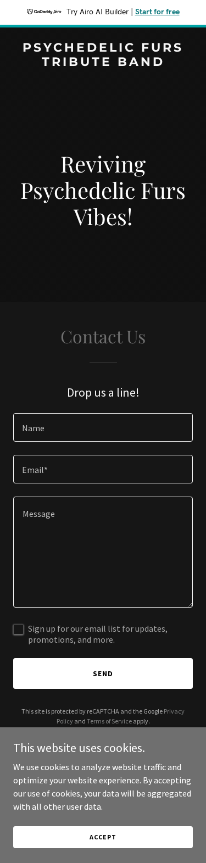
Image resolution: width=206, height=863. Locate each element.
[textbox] (103, 427)
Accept (103, 837)
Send (103, 673)
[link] (103, 62)
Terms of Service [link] (109, 721)
